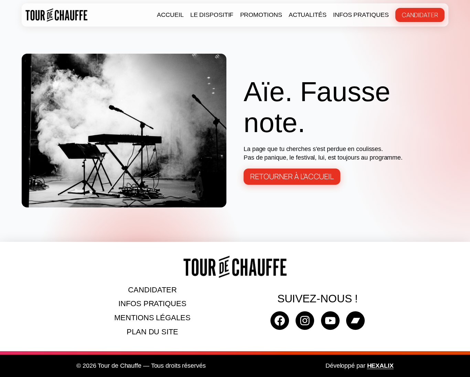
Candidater (420, 15)
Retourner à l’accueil (292, 176)
